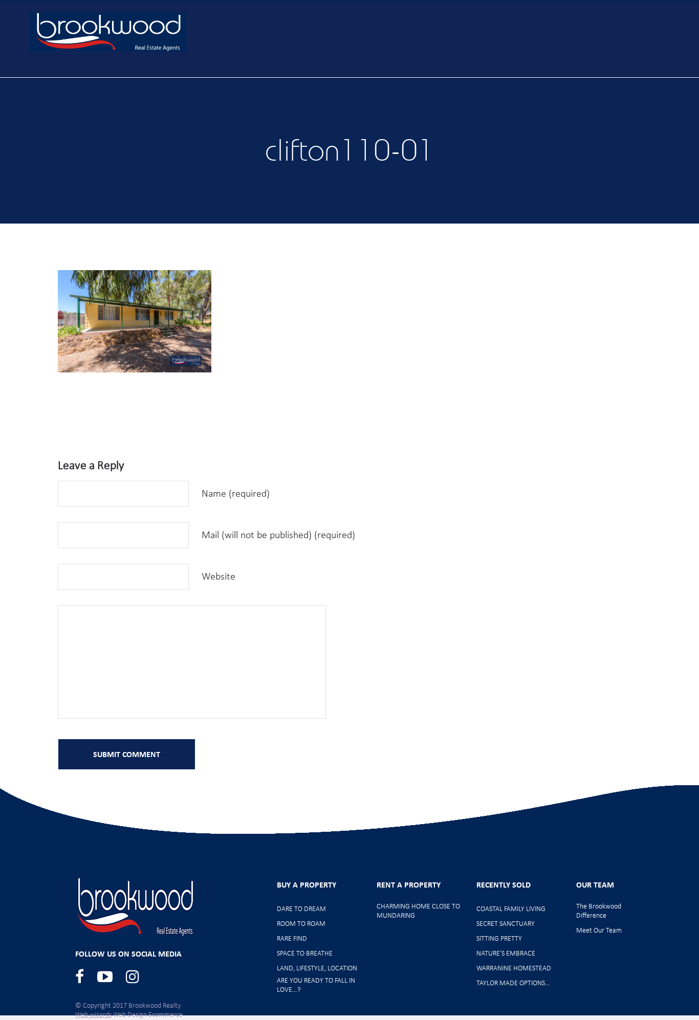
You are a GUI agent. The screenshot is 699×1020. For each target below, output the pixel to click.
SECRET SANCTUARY (505, 924)
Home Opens (373, 76)
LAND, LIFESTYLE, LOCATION (317, 968)
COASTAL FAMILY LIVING (510, 909)
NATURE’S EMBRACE (505, 954)
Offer (432, 76)
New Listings (300, 76)
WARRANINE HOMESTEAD (513, 968)
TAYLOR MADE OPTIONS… (513, 983)
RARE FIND (292, 939)
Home (200, 76)
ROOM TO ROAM (301, 924)
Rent (514, 76)
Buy (244, 76)
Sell (473, 76)
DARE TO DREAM (301, 909)
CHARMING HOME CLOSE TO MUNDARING (418, 911)
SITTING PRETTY (499, 939)
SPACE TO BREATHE (305, 954)
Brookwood (108, 32)
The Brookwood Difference (598, 911)
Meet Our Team (578, 76)
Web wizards (93, 1015)
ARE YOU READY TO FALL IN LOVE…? (316, 985)
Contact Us (653, 76)
